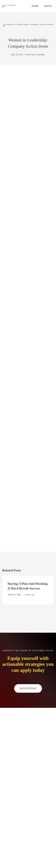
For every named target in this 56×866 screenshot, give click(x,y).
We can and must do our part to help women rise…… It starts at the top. (33, 114)
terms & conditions (33, 860)
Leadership (40, 55)
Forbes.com (30, 55)
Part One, (10, 73)
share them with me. (33, 484)
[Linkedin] (49, 558)
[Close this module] (52, 711)
